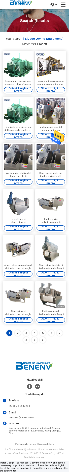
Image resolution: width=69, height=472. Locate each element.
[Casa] (34, 369)
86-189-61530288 (19, 405)
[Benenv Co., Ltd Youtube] (37, 387)
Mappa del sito (46, 444)
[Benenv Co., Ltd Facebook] (29, 387)
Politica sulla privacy (25, 444)
